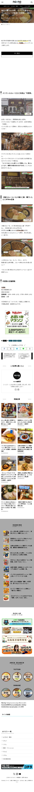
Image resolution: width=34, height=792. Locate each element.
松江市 (13, 18)
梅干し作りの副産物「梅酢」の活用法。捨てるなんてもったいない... (20, 582)
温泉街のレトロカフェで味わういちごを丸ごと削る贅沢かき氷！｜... (21, 539)
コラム (5, 755)
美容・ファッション (8, 748)
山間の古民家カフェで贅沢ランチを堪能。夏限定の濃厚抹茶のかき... (21, 546)
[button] (4, 348)
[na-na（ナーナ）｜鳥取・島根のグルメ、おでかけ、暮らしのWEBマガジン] (17, 2)
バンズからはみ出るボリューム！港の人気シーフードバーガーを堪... (21, 575)
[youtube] (20, 774)
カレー (9, 18)
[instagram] (18, 390)
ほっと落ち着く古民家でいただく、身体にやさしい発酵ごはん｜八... (21, 532)
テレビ (5, 751)
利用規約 (19, 777)
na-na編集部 (17, 381)
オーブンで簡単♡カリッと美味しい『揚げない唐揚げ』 (20, 589)
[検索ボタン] (31, 2)
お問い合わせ (25, 777)
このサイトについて (10, 777)
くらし (5, 744)
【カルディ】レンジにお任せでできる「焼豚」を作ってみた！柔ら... (21, 596)
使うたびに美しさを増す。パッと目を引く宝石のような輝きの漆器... (21, 553)
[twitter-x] (16, 390)
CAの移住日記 (7, 759)
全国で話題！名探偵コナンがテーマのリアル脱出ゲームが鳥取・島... (21, 568)
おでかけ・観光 (7, 737)
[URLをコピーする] (30, 348)
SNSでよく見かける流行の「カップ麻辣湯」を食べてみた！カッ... (21, 561)
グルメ (4, 18)
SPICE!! (16, 18)
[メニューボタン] (2, 2)
